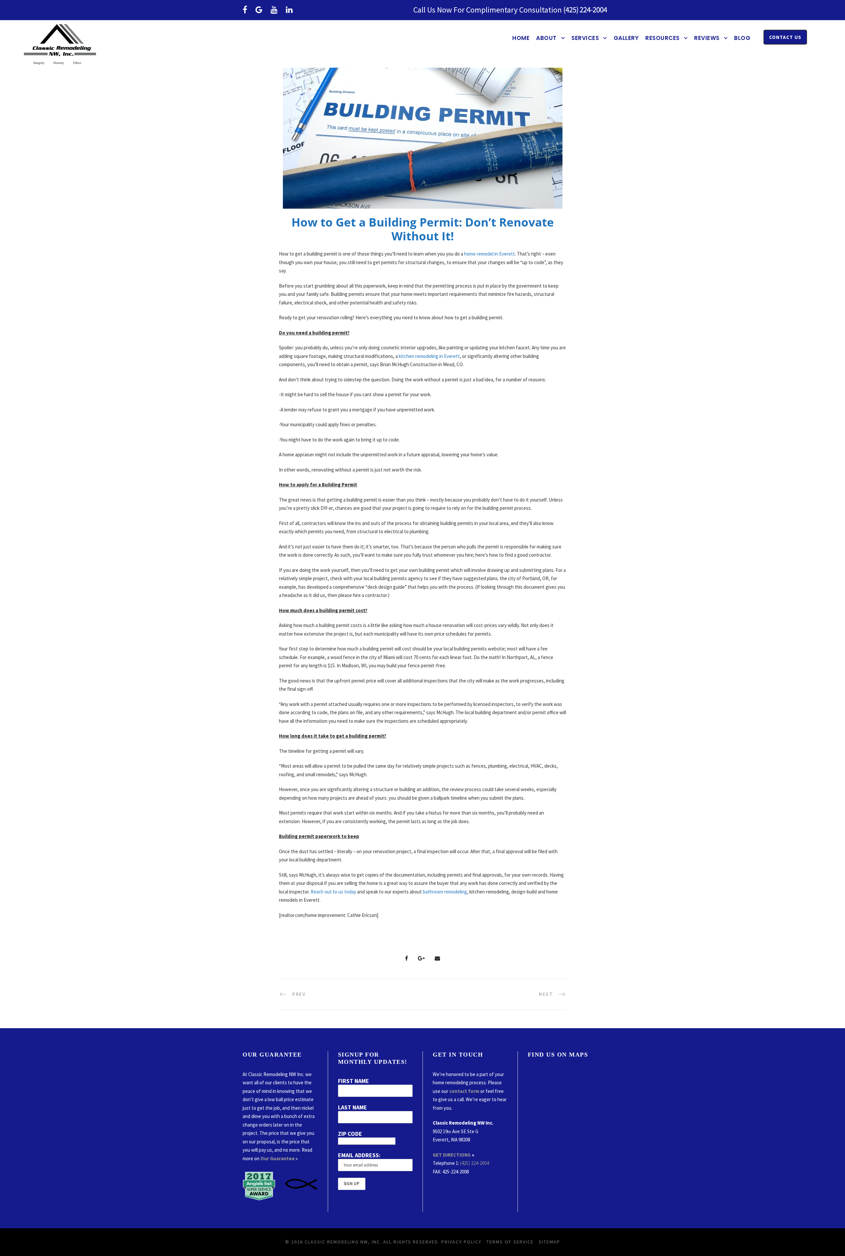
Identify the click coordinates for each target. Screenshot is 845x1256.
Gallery (626, 38)
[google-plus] (258, 10)
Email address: (359, 1155)
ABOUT (546, 38)
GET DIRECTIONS (452, 1155)
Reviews (707, 38)
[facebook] (245, 10)
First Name (353, 1081)
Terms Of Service (510, 1242)
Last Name (352, 1107)
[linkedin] (289, 10)
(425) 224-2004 (474, 1163)
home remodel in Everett (489, 254)
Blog (742, 38)
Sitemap (549, 1242)
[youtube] (274, 10)
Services (585, 38)
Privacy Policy (461, 1242)
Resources (662, 38)
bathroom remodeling (445, 892)
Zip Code (350, 1133)
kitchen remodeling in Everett (429, 356)
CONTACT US (785, 37)
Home (520, 38)
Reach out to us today (333, 892)
